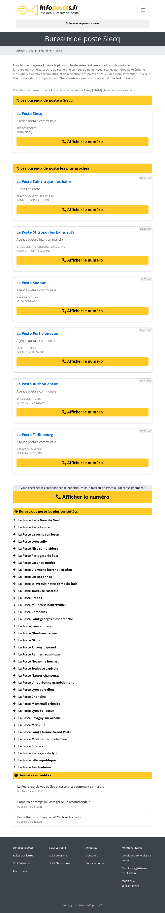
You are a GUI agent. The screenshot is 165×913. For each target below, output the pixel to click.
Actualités (91, 847)
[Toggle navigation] (143, 10)
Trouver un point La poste (83, 23)
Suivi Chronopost (59, 863)
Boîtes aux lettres (23, 855)
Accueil (20, 50)
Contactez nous (95, 863)
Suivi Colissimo (58, 855)
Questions (92, 855)
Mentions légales (132, 847)
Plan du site (20, 871)
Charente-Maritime (40, 50)
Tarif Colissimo (21, 863)
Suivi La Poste (57, 847)
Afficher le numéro (84, 141)
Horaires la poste (23, 847)
